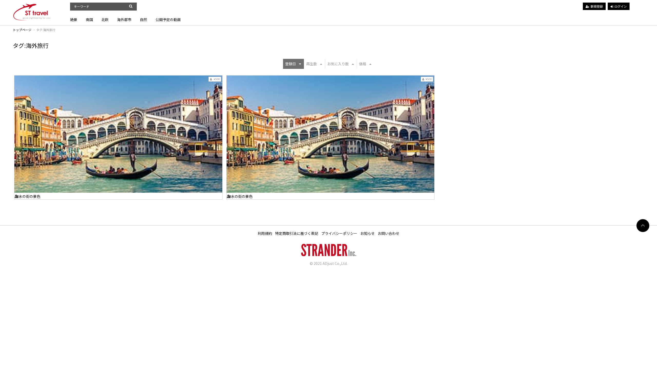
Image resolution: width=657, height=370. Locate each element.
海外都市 (124, 19)
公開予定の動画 (168, 19)
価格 (362, 63)
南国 (89, 19)
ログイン (620, 6)
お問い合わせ (388, 233)
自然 (143, 19)
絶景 (73, 19)
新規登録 (597, 6)
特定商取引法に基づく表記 (296, 233)
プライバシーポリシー (339, 233)
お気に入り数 (338, 63)
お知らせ (367, 233)
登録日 (290, 63)
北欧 (105, 19)
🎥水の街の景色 (27, 196)
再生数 (311, 63)
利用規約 (265, 233)
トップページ (22, 29)
